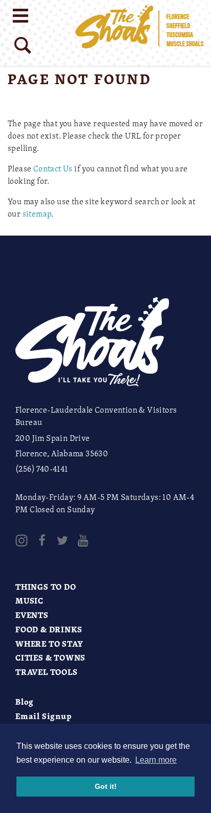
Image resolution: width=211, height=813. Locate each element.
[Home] (139, 33)
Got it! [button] (106, 786)
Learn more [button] (156, 760)
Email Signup (43, 716)
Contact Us (53, 168)
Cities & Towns (50, 657)
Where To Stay (49, 643)
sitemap (37, 213)
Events (32, 615)
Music (29, 600)
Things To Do (45, 586)
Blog (24, 701)
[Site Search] (23, 45)
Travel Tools (46, 672)
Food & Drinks (48, 629)
